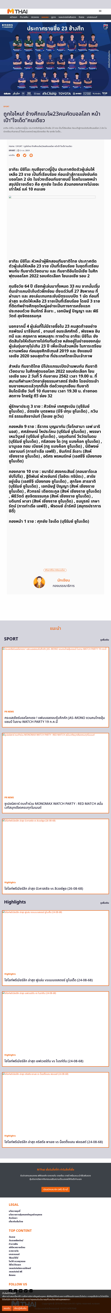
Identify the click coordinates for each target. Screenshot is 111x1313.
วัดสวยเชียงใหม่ (16, 1240)
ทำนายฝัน (24, 17)
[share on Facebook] (18, 155)
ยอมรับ (7, 1308)
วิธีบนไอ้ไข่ (13, 1258)
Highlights (10, 882)
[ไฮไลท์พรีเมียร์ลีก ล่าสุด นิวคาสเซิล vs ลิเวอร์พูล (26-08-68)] (55, 849)
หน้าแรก (13, 17)
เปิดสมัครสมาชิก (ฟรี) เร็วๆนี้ (55, 1189)
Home (11, 146)
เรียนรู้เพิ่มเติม (20, 1308)
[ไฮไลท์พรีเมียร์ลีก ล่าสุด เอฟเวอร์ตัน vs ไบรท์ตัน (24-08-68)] (55, 1021)
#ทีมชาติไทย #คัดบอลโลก (55, 570)
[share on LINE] (31, 155)
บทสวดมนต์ (92, 17)
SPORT (6, 106)
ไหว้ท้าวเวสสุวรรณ (17, 1261)
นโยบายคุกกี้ (14, 1211)
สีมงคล (12, 1275)
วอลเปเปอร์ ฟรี (15, 1271)
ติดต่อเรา (13, 1218)
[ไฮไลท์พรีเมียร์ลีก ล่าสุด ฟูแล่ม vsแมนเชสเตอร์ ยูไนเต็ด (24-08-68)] (55, 940)
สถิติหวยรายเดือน (17, 1247)
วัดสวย (81, 17)
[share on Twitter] (25, 155)
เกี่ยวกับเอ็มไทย (16, 1221)
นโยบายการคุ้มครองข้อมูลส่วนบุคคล (25, 1214)
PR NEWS (9, 711)
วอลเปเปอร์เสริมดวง (67, 17)
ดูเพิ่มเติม (104, 639)
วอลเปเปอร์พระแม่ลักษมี (20, 1268)
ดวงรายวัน (14, 1251)
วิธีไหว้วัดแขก (15, 1264)
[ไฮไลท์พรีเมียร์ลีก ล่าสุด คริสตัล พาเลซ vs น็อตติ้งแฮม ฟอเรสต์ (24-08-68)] (55, 1102)
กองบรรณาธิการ (64, 586)
